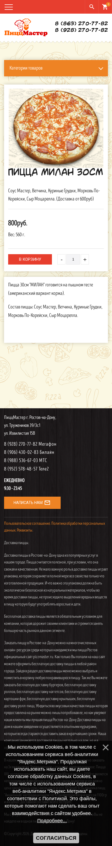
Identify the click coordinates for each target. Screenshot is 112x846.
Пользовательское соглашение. (27, 523)
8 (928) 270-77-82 (81, 30)
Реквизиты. (25, 530)
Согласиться (56, 838)
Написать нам (32, 502)
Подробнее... (52, 820)
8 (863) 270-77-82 (81, 24)
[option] (56, 128)
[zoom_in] (56, 128)
